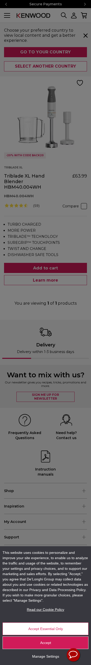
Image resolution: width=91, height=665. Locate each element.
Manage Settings (45, 656)
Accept (45, 643)
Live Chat (73, 655)
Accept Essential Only (45, 629)
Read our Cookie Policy (45, 610)
